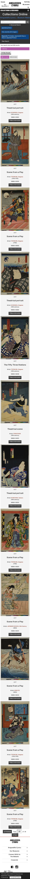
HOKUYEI (17, 690)
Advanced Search (15, 25)
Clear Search (5, 41)
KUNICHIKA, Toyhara (17, 497)
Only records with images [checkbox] (9, 32)
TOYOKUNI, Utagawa (17, 176)
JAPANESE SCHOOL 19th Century (17, 626)
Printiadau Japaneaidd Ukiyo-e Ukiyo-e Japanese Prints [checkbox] (14, 36)
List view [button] (14, 57)
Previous (8, 831)
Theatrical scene (15, 429)
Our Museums (5, 5)
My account (26, 4)
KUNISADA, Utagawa (17, 112)
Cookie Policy (17, 875)
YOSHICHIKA (17, 433)
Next (15, 835)
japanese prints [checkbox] (6, 28)
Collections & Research (9, 10)
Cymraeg (26, 1)
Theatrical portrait (15, 108)
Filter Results (6, 52)
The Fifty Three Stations (15, 365)
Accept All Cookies (15, 877)
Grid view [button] (5, 57)
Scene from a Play (15, 172)
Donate (3, 2)
